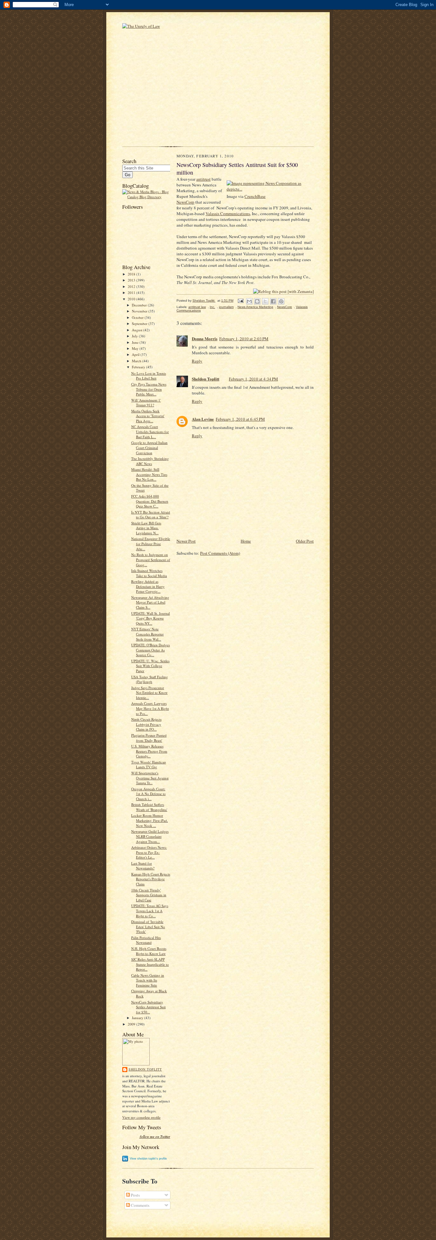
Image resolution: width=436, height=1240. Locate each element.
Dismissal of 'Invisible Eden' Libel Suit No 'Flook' (148, 926)
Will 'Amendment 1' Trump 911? (146, 403)
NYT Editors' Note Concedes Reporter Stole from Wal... (147, 634)
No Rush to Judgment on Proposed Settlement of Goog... (150, 559)
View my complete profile (141, 1117)
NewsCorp (185, 202)
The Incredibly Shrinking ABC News (150, 461)
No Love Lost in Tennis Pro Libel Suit (148, 376)
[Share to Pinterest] (281, 301)
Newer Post (186, 541)
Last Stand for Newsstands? (142, 866)
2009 (132, 1024)
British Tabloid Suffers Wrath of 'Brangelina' (149, 807)
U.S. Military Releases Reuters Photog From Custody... (149, 751)
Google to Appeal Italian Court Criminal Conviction (149, 447)
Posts (135, 1195)
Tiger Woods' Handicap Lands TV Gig (148, 765)
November (140, 311)
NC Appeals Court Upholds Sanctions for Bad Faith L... (150, 431)
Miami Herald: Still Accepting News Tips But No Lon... (149, 474)
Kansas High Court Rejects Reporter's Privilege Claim (150, 879)
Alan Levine (203, 419)
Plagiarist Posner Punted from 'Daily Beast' (149, 738)
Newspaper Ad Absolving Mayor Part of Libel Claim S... (150, 602)
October (138, 317)
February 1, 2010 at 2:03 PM (243, 339)
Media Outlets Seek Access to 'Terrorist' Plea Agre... (147, 416)
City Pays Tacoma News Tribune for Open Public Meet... (148, 389)
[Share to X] (265, 301)
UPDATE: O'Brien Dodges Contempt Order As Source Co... (150, 650)
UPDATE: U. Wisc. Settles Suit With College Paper (150, 665)
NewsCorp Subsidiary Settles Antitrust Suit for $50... (148, 1007)
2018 (132, 274)
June (135, 342)
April (136, 354)
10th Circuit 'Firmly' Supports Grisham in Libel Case (148, 895)
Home (246, 541)
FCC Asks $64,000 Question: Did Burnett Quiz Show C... (149, 501)
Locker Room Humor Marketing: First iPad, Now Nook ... (149, 820)
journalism (226, 307)
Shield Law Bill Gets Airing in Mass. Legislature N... (146, 528)
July (135, 336)
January (138, 1017)
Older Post (305, 541)
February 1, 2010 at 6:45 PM (240, 419)
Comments (139, 1205)
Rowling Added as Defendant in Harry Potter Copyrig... (148, 586)
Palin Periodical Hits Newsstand (146, 940)
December (140, 305)
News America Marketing (255, 307)
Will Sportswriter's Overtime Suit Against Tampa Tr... (150, 777)
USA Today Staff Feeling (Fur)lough (149, 679)
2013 (132, 280)
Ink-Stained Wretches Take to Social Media (149, 573)
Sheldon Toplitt (145, 1069)
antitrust (203, 179)
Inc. (212, 307)
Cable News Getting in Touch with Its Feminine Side (147, 980)
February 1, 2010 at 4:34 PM (253, 379)
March (137, 360)
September (140, 323)
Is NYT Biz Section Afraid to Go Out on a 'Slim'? (150, 515)
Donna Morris (204, 338)
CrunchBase (255, 196)
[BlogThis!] (257, 301)
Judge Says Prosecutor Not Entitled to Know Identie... (149, 692)
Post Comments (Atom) (220, 553)
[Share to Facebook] (273, 301)
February (139, 366)
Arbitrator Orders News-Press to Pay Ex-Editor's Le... (149, 852)
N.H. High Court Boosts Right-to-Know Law (148, 951)
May (135, 348)
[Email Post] (240, 300)
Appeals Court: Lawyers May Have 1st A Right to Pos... (150, 708)
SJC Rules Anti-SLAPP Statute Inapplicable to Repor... (150, 964)
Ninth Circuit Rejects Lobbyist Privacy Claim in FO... (146, 724)
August (137, 329)
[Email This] (249, 301)
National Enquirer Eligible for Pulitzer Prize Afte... (150, 543)
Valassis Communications (228, 213)
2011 (132, 292)
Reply (197, 361)
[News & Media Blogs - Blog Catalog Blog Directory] (146, 196)
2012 (132, 286)
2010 (132, 299)
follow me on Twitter (155, 1136)
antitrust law (197, 307)
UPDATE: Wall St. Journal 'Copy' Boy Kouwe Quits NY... (150, 618)
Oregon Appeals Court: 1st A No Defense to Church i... (148, 793)
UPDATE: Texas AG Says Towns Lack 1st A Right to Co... (149, 910)
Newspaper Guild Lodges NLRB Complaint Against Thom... (150, 836)
